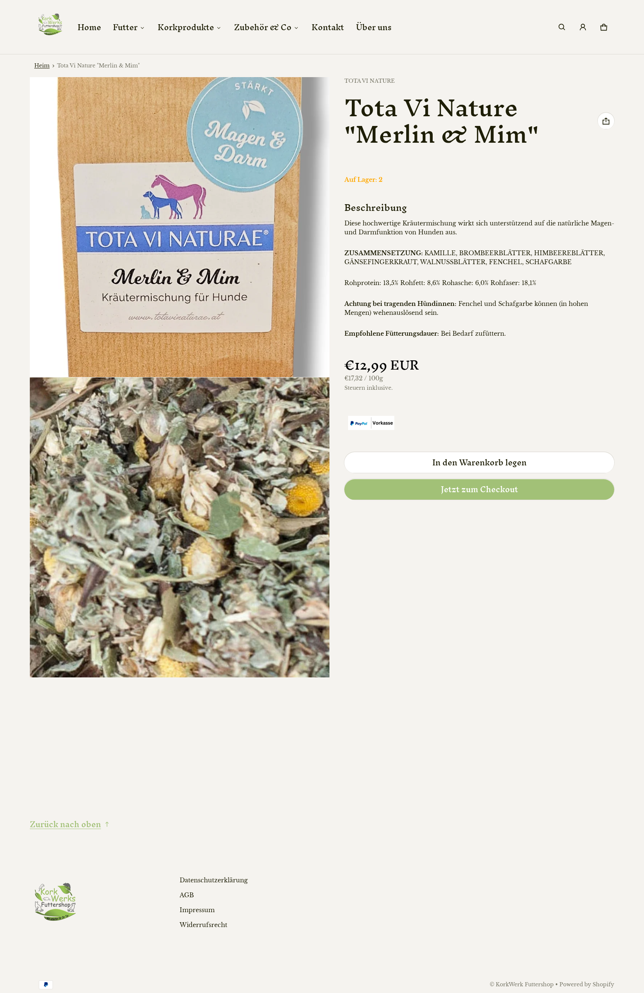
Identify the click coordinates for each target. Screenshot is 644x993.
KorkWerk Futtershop (525, 984)
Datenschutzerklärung (214, 880)
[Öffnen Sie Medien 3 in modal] (180, 527)
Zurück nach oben (65, 824)
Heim (42, 66)
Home (89, 27)
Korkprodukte (186, 27)
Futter (125, 27)
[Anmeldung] (582, 27)
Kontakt (328, 27)
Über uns (374, 27)
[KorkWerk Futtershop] (51, 27)
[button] (562, 27)
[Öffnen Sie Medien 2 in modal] (180, 227)
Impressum (197, 910)
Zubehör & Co (262, 27)
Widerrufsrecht (203, 925)
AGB (187, 895)
